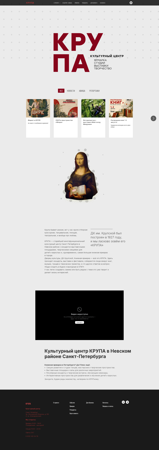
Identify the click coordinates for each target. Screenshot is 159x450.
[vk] (123, 403)
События (72, 403)
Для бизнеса (93, 3)
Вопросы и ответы (108, 406)
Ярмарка (77, 3)
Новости (71, 90)
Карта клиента (74, 413)
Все (61, 90)
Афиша (82, 90)
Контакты (102, 3)
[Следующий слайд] (153, 118)
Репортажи (94, 90)
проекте (56, 403)
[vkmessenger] (131, 2)
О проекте (56, 3)
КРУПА (28, 403)
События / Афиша (67, 3)
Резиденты (85, 3)
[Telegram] (127, 403)
